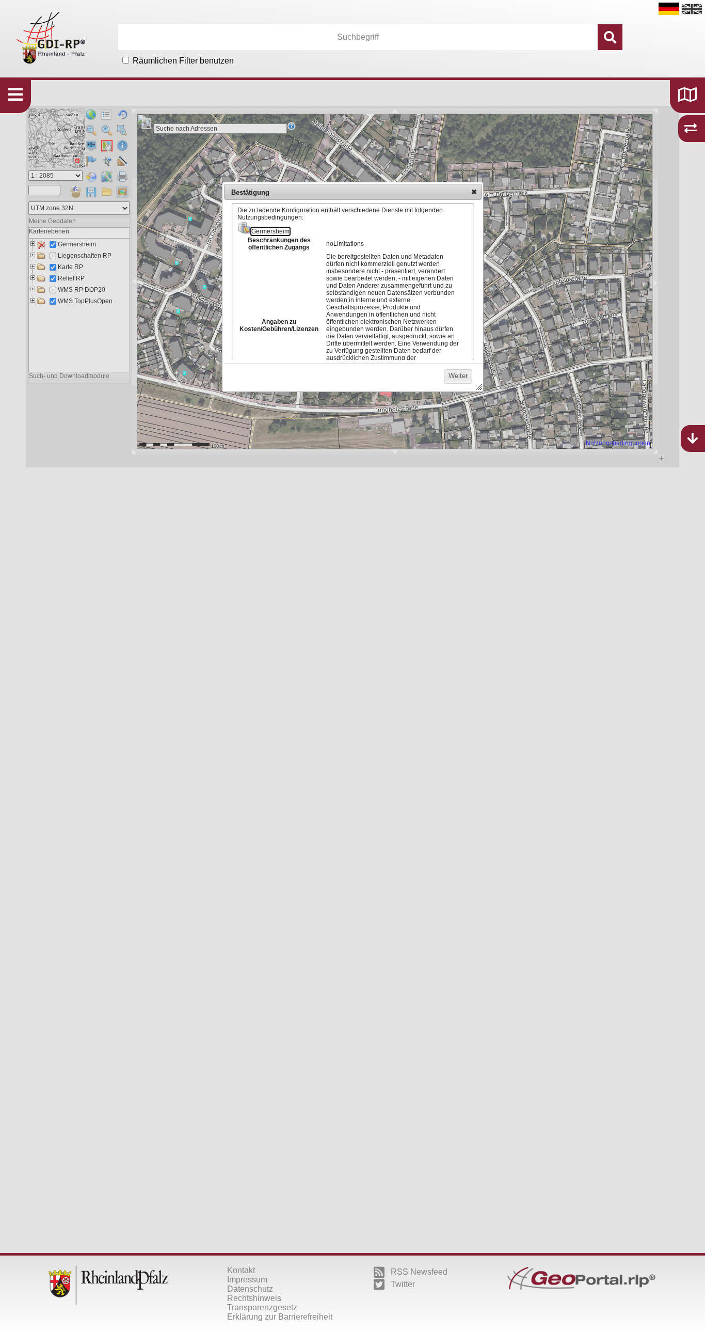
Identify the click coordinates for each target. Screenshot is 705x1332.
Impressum (247, 1279)
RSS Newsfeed (419, 1271)
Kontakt (241, 1270)
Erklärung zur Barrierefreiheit (279, 1316)
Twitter (403, 1284)
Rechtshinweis (254, 1298)
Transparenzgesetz (262, 1307)
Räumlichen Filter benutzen (183, 60)
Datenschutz (250, 1288)
